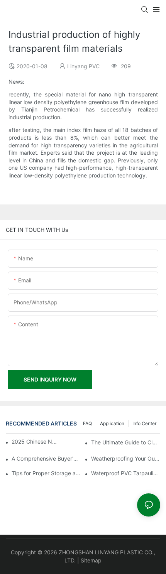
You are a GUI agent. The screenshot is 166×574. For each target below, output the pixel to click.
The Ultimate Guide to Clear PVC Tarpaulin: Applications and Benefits (125, 442)
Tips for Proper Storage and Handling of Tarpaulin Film (46, 473)
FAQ (87, 423)
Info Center (144, 423)
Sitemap (91, 560)
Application (112, 423)
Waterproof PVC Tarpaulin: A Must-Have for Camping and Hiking (125, 473)
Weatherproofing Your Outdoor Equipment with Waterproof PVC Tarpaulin (125, 458)
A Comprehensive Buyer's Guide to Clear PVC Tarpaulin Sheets (46, 458)
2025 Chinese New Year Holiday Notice (35, 441)
